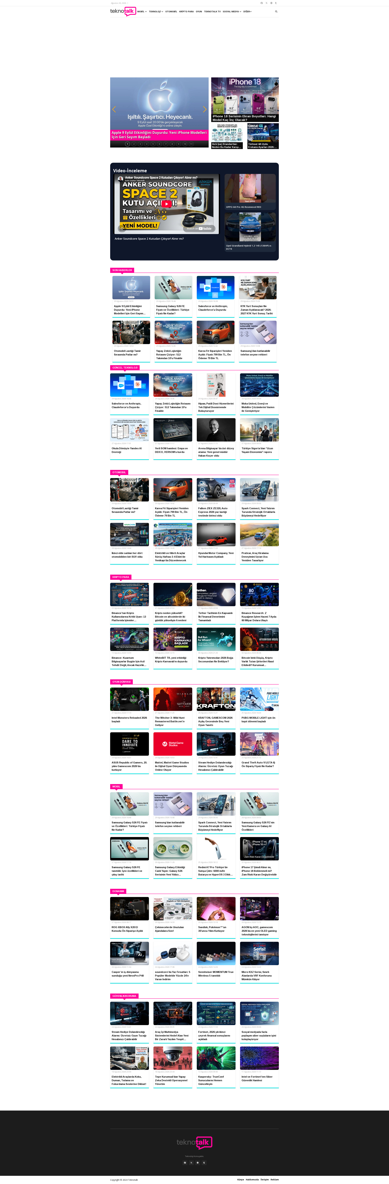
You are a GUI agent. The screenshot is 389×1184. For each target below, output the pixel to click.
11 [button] (191, 144)
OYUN (199, 11)
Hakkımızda (252, 1179)
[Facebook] (184, 1162)
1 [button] (127, 144)
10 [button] (185, 144)
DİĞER (246, 11)
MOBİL (141, 11)
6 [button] (159, 144)
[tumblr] (204, 1162)
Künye (240, 1179)
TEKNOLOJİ (155, 11)
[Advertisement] (194, 49)
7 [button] (165, 144)
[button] (114, 109)
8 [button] (172, 144)
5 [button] (153, 144)
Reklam (275, 1179)
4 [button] (146, 144)
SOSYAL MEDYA (231, 11)
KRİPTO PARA (186, 11)
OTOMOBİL (171, 11)
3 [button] (140, 144)
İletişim (265, 1179)
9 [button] (178, 144)
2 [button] (133, 144)
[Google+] (197, 1162)
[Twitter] (191, 1162)
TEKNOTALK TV (212, 11)
